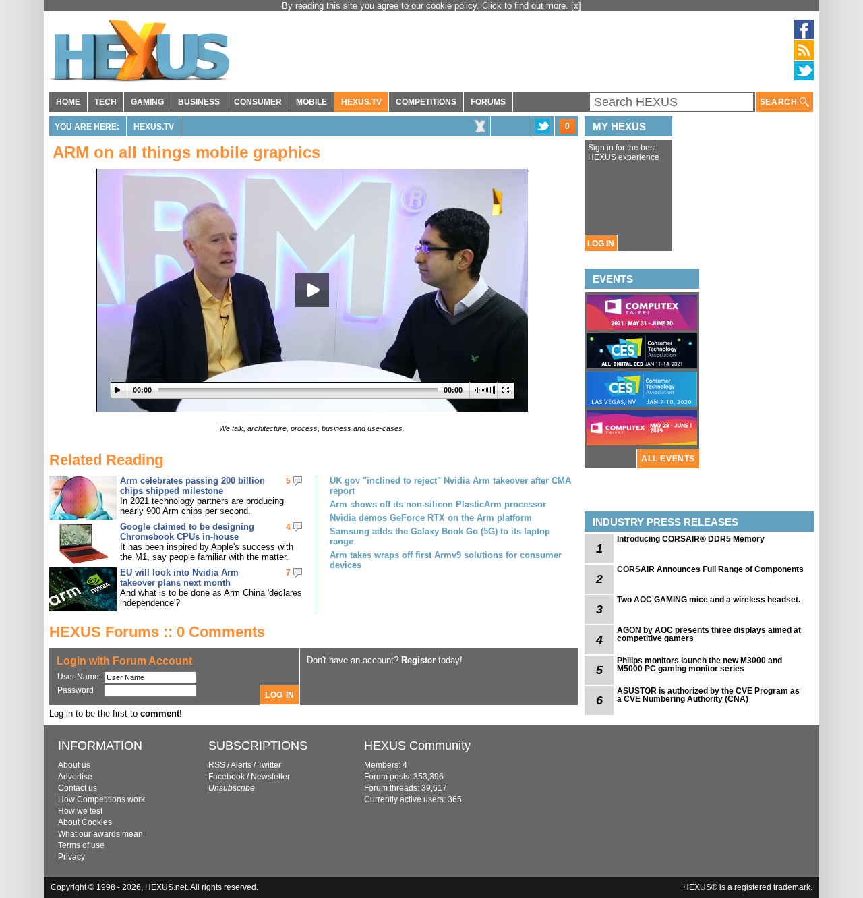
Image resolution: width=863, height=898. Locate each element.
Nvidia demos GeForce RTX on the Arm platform (431, 518)
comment (159, 713)
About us (74, 765)
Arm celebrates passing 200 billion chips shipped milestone (192, 486)
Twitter (269, 765)
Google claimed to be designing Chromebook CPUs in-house (187, 532)
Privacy (71, 857)
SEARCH (780, 102)
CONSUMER (258, 102)
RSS (216, 765)
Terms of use (81, 845)
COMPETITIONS (426, 102)
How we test (80, 811)
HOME (68, 102)
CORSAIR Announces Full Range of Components (710, 569)
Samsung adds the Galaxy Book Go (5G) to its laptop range (440, 536)
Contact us (77, 788)
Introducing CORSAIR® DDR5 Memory (691, 539)
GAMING (147, 102)
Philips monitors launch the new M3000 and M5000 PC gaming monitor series (699, 664)
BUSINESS (199, 102)
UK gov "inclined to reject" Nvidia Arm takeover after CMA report (450, 486)
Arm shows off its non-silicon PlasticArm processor (438, 504)
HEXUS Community (417, 745)
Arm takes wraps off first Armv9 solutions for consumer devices (446, 560)
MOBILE (311, 102)
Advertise (75, 776)
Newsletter (270, 776)
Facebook (226, 776)
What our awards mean (100, 834)
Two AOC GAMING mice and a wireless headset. (708, 600)
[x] (576, 6)
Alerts (241, 765)
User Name (78, 676)
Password (75, 690)
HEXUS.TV (361, 102)
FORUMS (488, 102)
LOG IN (600, 243)
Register (418, 660)
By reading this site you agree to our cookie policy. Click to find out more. (426, 6)
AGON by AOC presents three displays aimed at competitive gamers (709, 634)
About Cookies (85, 822)
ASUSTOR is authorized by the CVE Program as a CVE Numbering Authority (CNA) (708, 695)
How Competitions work (101, 799)
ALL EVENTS (668, 459)
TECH (105, 102)
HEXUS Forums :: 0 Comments (157, 631)
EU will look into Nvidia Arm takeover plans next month (179, 577)
